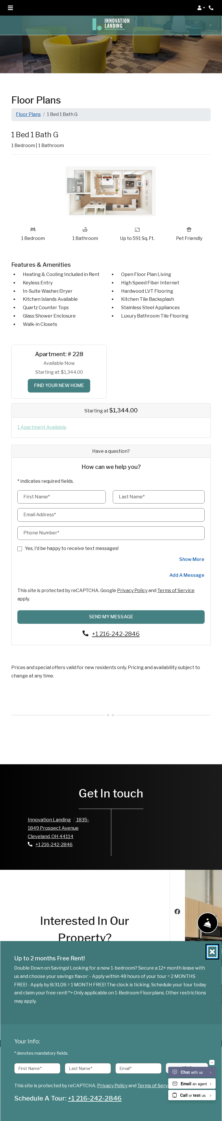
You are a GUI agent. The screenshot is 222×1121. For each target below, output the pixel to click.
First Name (30, 1068)
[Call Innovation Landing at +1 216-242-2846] (211, 7)
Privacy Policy (132, 590)
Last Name (80, 1068)
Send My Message (111, 616)
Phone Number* (41, 533)
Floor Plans (28, 114)
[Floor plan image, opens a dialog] (111, 191)
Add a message (186, 575)
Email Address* (39, 514)
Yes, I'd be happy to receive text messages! (72, 548)
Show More (192, 559)
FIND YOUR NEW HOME (62, 385)
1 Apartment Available (41, 427)
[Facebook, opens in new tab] (177, 912)
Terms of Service (176, 590)
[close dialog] (212, 951)
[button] (201, 7)
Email (125, 1068)
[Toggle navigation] (10, 7)
